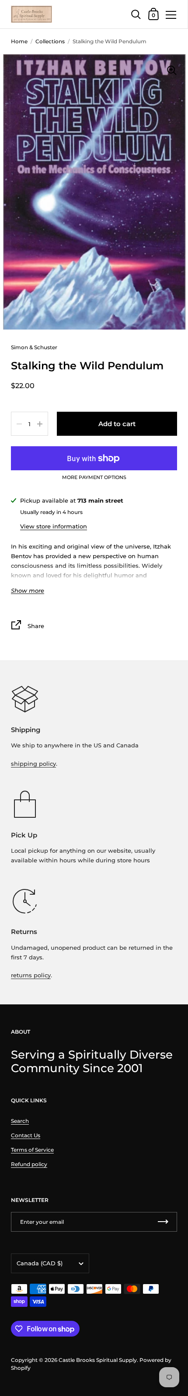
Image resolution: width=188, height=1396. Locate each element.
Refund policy (29, 1164)
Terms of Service (32, 1149)
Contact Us (25, 1135)
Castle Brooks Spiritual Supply (98, 1360)
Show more (27, 590)
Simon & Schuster (34, 347)
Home (19, 41)
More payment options (94, 477)
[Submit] (163, 1222)
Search (20, 1121)
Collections (50, 41)
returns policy (31, 975)
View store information (53, 526)
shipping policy (33, 763)
